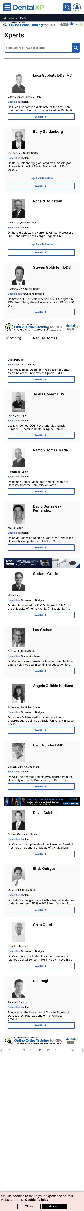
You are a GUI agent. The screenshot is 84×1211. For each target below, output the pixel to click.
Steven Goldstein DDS (52, 267)
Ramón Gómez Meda (50, 450)
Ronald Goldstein (47, 201)
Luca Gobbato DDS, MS (52, 75)
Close (29, 1206)
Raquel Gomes (45, 338)
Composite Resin (24, 656)
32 (73, 1050)
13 (56, 1050)
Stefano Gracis (45, 574)
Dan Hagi (40, 981)
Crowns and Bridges (26, 293)
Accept (54, 1206)
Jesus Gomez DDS (48, 394)
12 (48, 1050)
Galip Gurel (42, 925)
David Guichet (45, 813)
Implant (18, 101)
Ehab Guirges (44, 869)
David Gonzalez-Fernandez (47, 508)
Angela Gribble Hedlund (53, 686)
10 (31, 1050)
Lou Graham (43, 630)
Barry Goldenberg (48, 131)
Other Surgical (22, 364)
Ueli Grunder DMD (48, 745)
